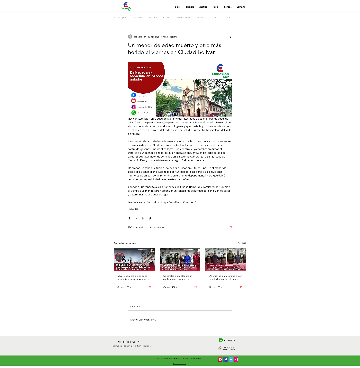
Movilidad (153, 17)
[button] (242, 17)
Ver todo (242, 243)
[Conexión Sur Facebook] (225, 359)
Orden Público (138, 17)
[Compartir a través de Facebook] (129, 218)
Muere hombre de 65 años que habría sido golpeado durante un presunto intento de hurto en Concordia (133, 277)
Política (218, 17)
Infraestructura (203, 17)
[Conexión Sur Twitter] (231, 359)
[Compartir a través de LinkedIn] (143, 218)
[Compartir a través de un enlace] (150, 218)
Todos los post (120, 17)
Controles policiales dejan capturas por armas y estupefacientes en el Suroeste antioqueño (177, 277)
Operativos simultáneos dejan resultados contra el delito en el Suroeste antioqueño (225, 277)
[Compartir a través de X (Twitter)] (136, 218)
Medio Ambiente (184, 17)
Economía (167, 17)
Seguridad (133, 209)
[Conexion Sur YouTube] (220, 359)
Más (228, 17)
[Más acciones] (230, 36)
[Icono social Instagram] (236, 359)
